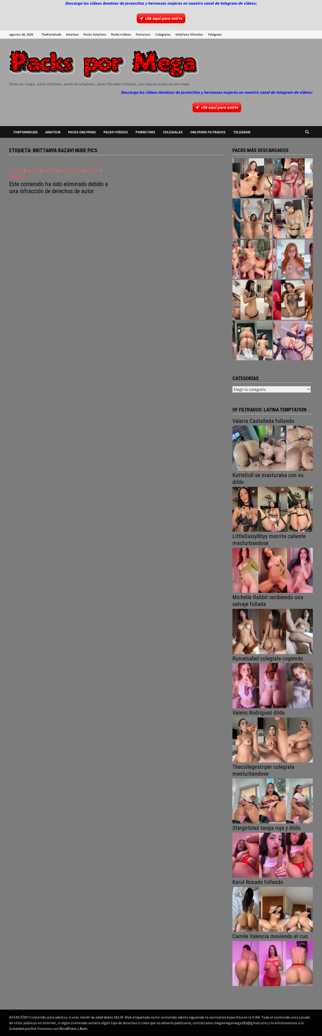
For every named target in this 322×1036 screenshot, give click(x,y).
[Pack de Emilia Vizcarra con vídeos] (293, 259)
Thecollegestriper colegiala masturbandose (263, 770)
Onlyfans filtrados (189, 34)
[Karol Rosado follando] (272, 909)
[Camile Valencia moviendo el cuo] (272, 963)
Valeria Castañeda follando (263, 421)
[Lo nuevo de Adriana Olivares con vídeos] (252, 218)
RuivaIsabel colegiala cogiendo (267, 658)
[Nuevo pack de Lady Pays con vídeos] (293, 299)
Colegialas (163, 34)
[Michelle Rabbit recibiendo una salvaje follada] (272, 631)
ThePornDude (51, 34)
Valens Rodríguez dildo (258, 712)
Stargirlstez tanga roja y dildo (266, 828)
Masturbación (71, 170)
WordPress (68, 1028)
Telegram (215, 34)
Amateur (72, 34)
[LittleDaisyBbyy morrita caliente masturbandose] (272, 570)
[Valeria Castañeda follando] (272, 447)
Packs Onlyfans (94, 34)
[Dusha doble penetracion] (293, 340)
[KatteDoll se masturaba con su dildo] (272, 509)
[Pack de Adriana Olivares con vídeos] (293, 218)
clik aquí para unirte (164, 18)
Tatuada (92, 170)
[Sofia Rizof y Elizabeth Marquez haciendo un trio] (252, 259)
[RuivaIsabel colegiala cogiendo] (272, 685)
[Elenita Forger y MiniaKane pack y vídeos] (252, 340)
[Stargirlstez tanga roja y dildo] (272, 854)
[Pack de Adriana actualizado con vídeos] (252, 178)
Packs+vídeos (121, 34)
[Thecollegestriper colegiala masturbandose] (272, 800)
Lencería (50, 170)
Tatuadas (17, 177)
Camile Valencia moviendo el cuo (270, 936)
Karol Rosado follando (257, 882)
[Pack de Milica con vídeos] (252, 299)
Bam (83, 1028)
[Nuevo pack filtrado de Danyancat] (293, 178)
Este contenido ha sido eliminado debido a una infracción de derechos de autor (58, 188)
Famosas (33, 170)
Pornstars (143, 34)
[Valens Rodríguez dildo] (272, 739)
